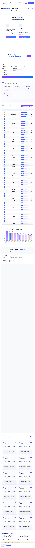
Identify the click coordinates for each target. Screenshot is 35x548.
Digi (13, 130)
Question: (3, 72)
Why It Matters (11, 3)
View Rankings (25, 37)
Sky (13, 134)
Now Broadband (13, 200)
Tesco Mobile (14, 189)
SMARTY (13, 191)
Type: (24, 64)
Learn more (2, 546)
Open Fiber (13, 218)
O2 (13, 137)
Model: (3, 64)
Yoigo (13, 171)
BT (13, 148)
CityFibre (13, 216)
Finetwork (13, 198)
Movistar (13, 123)
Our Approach (6, 3)
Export (31, 106)
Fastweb (13, 141)
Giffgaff (13, 166)
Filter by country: (14, 257)
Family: (3, 68)
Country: (14, 64)
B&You (14, 214)
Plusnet (14, 157)
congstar (13, 207)
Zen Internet (13, 184)
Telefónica (13, 155)
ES (24, 3)
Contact (20, 2)
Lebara (14, 223)
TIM (13, 125)
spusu (13, 196)
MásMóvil (13, 164)
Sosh (13, 182)
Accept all (8, 545)
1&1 (13, 146)
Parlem (14, 209)
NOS (13, 132)
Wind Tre (13, 150)
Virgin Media (13, 159)
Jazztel (14, 205)
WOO (13, 193)
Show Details (25, 106)
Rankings (16, 2)
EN (26, 3)
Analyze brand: (4, 255)
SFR (13, 139)
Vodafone (13, 112)
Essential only (3, 545)
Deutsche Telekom (13, 114)
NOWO (14, 173)
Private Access (31, 3)
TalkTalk (13, 175)
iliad (13, 116)
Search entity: (15, 68)
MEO (13, 121)
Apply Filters (6, 76)
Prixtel (14, 180)
